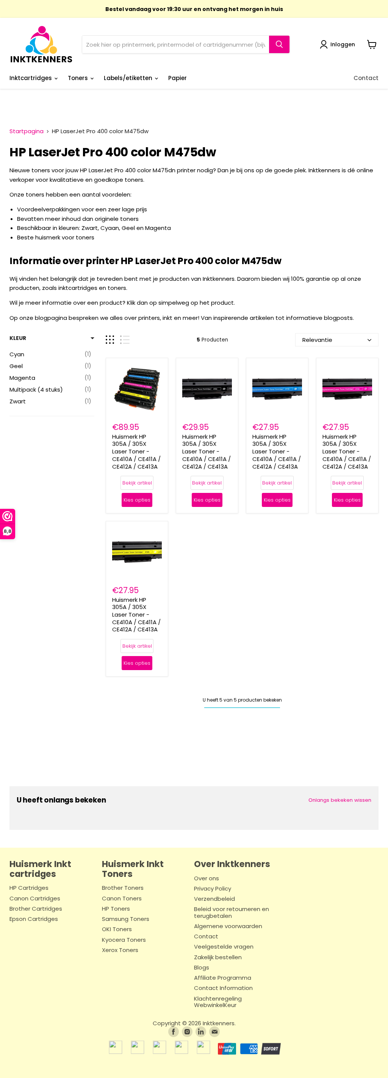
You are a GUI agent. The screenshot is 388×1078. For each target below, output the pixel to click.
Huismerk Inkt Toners (133, 869)
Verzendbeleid (214, 899)
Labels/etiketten (129, 78)
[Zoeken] (279, 44)
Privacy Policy (212, 888)
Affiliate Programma (222, 978)
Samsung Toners (125, 919)
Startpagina (26, 131)
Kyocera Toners (124, 940)
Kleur (17, 338)
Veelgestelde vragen (223, 947)
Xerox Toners (120, 950)
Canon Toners (122, 898)
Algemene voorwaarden (228, 926)
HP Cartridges (28, 888)
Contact (366, 78)
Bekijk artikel (137, 482)
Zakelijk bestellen (218, 957)
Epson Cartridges (33, 919)
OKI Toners (117, 929)
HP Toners (116, 909)
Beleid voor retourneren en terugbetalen (231, 912)
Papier (177, 78)
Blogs (201, 967)
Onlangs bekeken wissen (339, 800)
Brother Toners (123, 888)
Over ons (206, 878)
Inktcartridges (31, 78)
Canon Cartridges (34, 898)
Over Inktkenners (232, 864)
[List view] (125, 339)
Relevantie (317, 340)
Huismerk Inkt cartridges (40, 869)
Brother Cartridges (35, 909)
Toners (78, 78)
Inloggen (342, 44)
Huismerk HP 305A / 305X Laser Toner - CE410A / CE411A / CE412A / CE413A (136, 452)
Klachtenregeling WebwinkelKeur (218, 1002)
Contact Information (223, 988)
